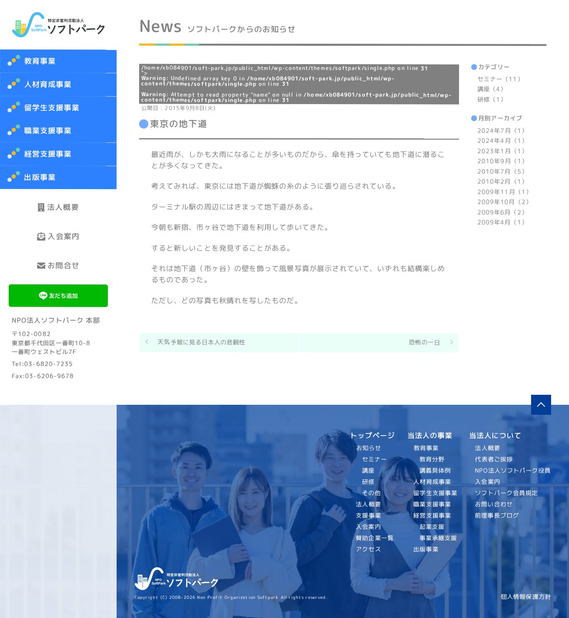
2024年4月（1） (502, 141)
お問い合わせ (494, 504)
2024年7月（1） (502, 131)
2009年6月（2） (502, 212)
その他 (371, 493)
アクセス (368, 549)
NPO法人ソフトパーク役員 (513, 470)
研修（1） (492, 99)
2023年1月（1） (502, 151)
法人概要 (63, 207)
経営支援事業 (48, 154)
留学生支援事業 (52, 107)
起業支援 (431, 527)
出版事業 (39, 177)
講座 (368, 470)
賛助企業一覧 (375, 538)
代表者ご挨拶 (494, 459)
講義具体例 (434, 470)
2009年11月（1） (504, 192)
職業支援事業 (48, 131)
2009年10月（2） (504, 202)
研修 (368, 482)
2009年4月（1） (502, 222)
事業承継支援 (438, 538)
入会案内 (63, 236)
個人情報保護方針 (526, 597)
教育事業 (40, 61)
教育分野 (431, 459)
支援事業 (368, 515)
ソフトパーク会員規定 (506, 493)
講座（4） (492, 89)
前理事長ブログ (497, 515)
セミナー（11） (500, 79)
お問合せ (63, 265)
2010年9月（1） (502, 161)
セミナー (374, 459)
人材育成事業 (48, 84)
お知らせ (368, 448)
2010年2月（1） (502, 181)
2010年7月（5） (502, 171)
